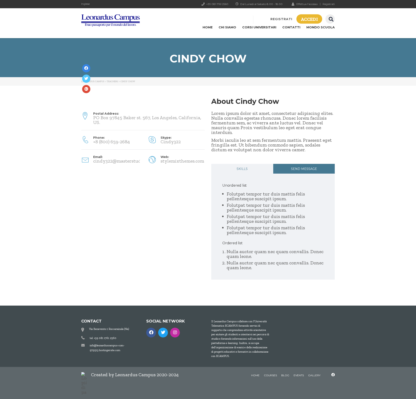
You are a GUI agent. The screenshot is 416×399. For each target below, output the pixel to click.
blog (285, 375)
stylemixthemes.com (182, 161)
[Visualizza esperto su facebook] (86, 68)
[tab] (242, 169)
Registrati (329, 4)
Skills (242, 169)
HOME (208, 27)
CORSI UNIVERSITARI (259, 27)
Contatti (291, 27)
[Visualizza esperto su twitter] (86, 79)
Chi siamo (227, 27)
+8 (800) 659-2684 (111, 142)
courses (270, 375)
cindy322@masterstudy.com (123, 161)
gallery (314, 375)
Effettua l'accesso (307, 3)
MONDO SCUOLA (320, 27)
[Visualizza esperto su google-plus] (86, 89)
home (255, 375)
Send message (304, 169)
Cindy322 (171, 142)
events (299, 375)
